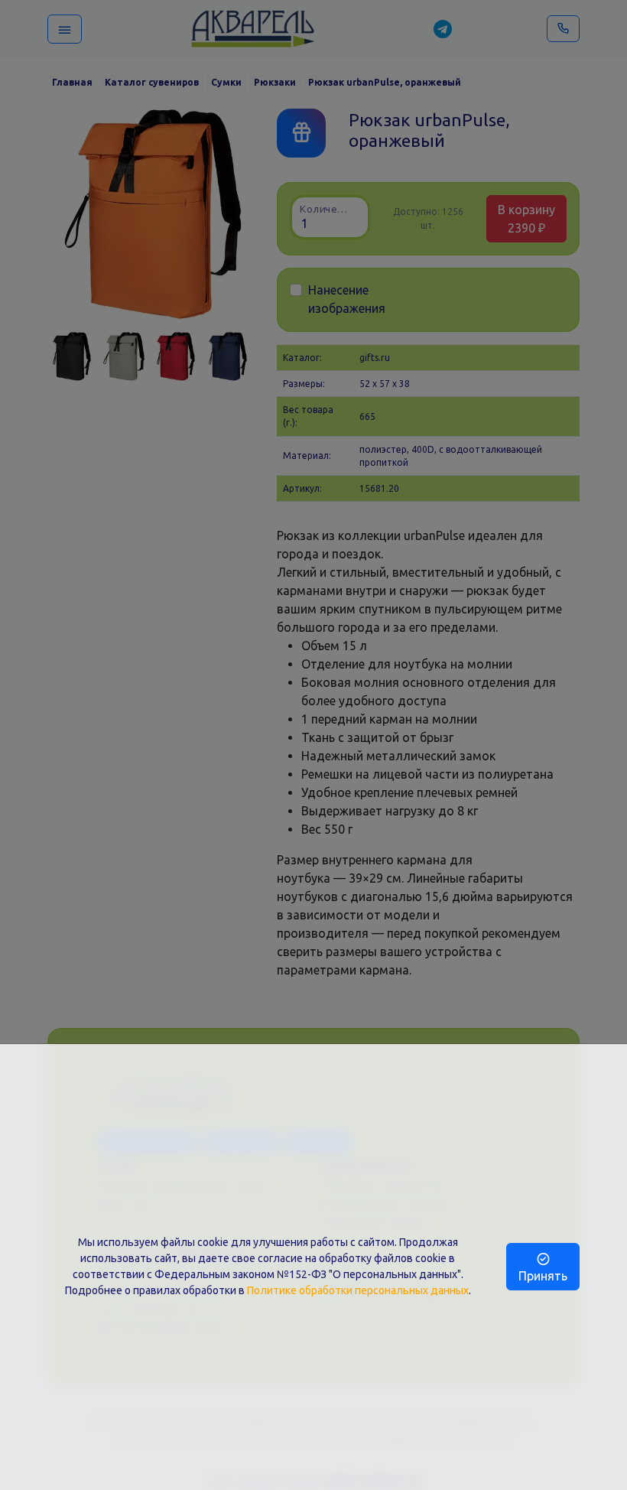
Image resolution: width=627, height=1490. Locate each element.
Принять (542, 1276)
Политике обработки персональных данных (358, 1290)
